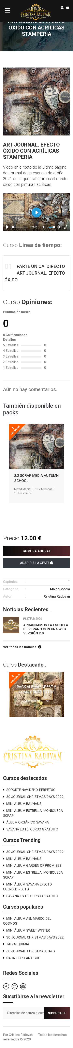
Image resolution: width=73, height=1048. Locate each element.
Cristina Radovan (57, 596)
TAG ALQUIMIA (17, 944)
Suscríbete (56, 1013)
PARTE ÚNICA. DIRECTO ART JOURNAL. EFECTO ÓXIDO (34, 272)
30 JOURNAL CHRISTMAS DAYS (30, 951)
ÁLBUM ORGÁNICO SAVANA (27, 822)
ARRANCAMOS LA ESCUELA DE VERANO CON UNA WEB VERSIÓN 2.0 (45, 629)
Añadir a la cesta (35, 563)
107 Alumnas (43, 489)
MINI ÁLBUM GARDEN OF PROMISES (33, 865)
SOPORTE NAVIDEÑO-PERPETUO (31, 790)
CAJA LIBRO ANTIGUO (23, 958)
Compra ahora (36, 551)
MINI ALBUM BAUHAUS (23, 804)
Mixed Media (22, 489)
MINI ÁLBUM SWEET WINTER (28, 930)
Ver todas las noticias (20, 647)
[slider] (20, 227)
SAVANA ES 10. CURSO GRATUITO (32, 829)
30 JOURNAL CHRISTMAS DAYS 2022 (35, 797)
